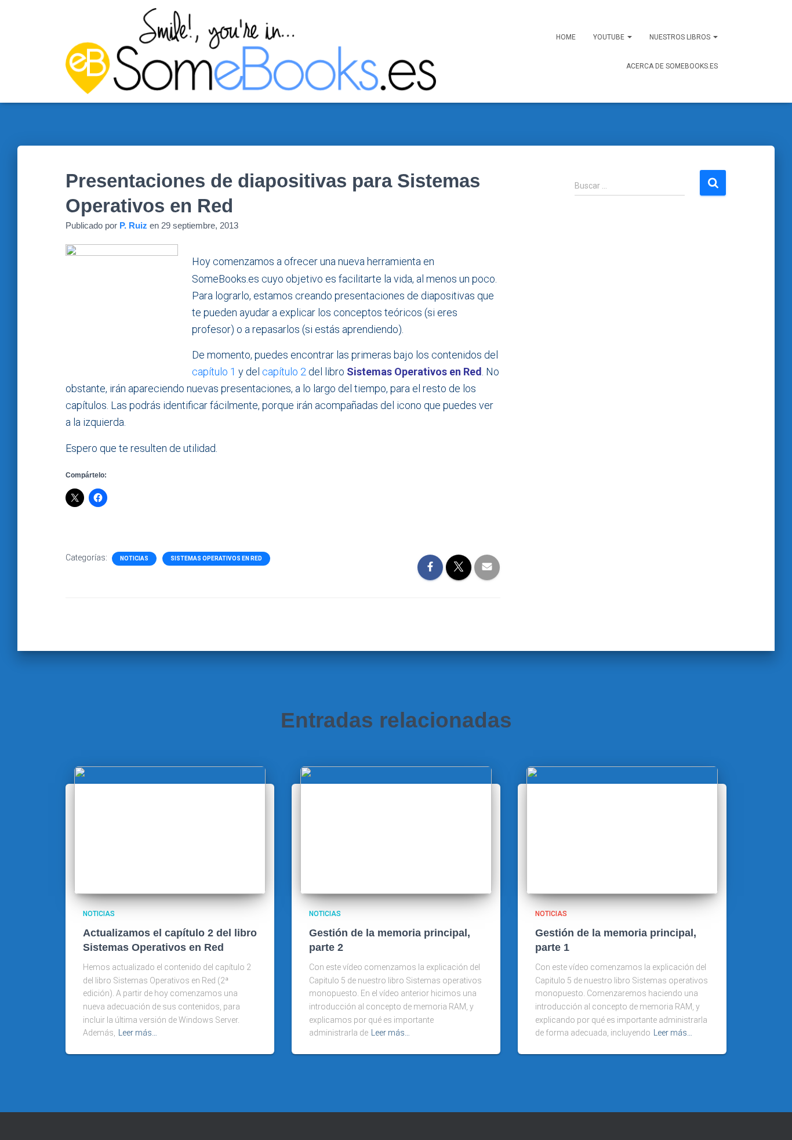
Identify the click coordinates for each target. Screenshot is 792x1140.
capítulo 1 (214, 371)
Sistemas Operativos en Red (216, 558)
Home (566, 37)
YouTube (609, 37)
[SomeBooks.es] (249, 51)
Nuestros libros (680, 37)
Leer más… (137, 1032)
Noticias (134, 558)
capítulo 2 (284, 371)
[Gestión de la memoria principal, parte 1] (622, 829)
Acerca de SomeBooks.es (672, 66)
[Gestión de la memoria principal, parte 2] (396, 829)
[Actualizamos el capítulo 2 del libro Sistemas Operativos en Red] (170, 829)
